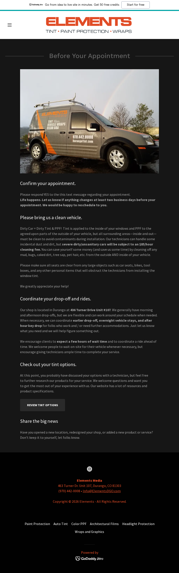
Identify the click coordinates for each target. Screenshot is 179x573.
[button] (18, 25)
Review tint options (42, 405)
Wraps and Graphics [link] (89, 531)
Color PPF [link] (78, 524)
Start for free (135, 4)
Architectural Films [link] (104, 524)
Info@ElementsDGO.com (102, 491)
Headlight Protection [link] (138, 524)
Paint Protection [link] (37, 524)
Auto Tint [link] (60, 524)
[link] (89, 25)
